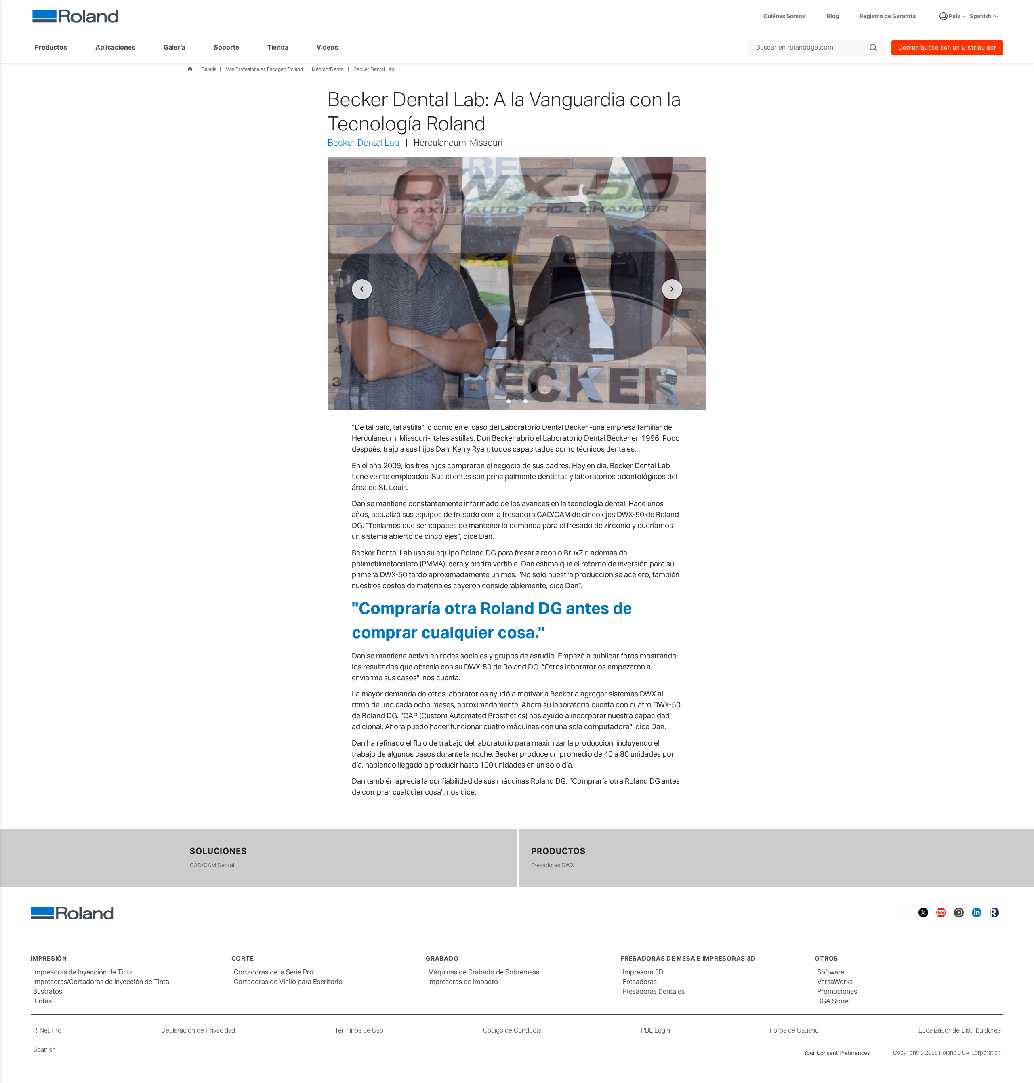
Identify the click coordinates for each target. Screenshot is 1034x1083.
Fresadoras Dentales (654, 991)
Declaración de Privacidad (198, 1030)
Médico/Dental (328, 69)
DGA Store (833, 1001)
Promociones (837, 991)
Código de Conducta (512, 1030)
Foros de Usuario (794, 1030)
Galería (208, 69)
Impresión (49, 958)
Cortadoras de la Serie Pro (273, 972)
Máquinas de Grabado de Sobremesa (484, 972)
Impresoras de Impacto (463, 982)
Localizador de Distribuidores (959, 1030)
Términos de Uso (359, 1030)
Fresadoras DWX (552, 865)
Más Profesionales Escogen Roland (264, 69)
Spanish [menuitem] (980, 16)
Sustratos (47, 991)
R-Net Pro (47, 1030)
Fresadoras (640, 982)
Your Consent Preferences (837, 1053)
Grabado (442, 958)
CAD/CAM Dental (212, 865)
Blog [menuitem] (833, 16)
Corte (242, 958)
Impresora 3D (643, 972)
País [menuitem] (954, 16)
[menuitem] (55, 47)
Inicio (189, 69)
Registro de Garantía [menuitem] (888, 16)
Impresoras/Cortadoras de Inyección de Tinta (101, 982)
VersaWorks (835, 982)
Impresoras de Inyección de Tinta (83, 972)
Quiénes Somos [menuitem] (784, 16)
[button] (356, 283)
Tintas (42, 1001)
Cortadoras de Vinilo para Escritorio (288, 982)
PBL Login (655, 1030)
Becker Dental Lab (373, 69)
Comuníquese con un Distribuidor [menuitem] (947, 47)
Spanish (44, 1049)
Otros (826, 958)
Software (830, 972)
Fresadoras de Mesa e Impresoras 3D (688, 958)
